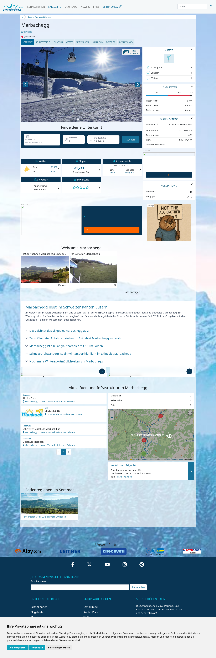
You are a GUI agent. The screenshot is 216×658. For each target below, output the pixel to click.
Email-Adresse (38, 581)
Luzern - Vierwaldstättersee (39, 17)
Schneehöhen (36, 6)
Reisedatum (30, 139)
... (22, 17)
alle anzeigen (132, 292)
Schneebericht (43, 42)
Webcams (58, 42)
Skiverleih (111, 42)
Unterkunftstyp (100, 138)
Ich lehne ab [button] (37, 647)
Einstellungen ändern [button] (59, 647)
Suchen (131, 139)
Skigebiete (54, 6)
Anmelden (139, 587)
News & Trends (90, 6)
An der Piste (90, 612)
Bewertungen (126, 42)
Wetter (69, 42)
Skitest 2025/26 (111, 6)
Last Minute (90, 607)
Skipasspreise (82, 42)
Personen (73, 138)
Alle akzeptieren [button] (17, 647)
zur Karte (27, 31)
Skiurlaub (71, 6)
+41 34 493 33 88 (123, 476)
